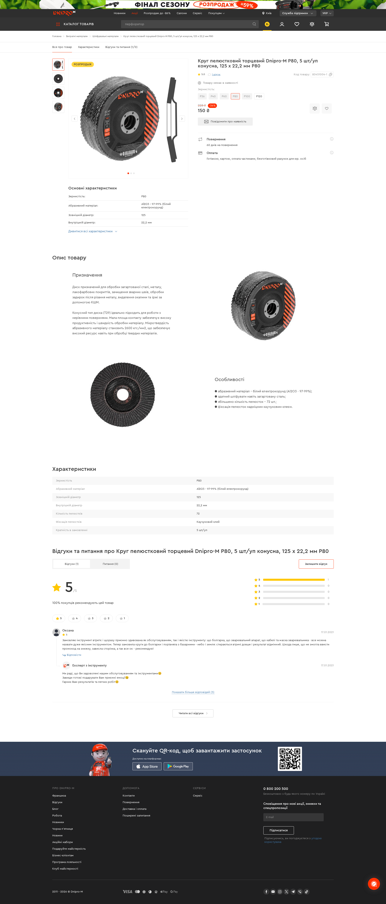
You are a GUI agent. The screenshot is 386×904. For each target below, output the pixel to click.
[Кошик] (327, 24)
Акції (134, 13)
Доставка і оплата (134, 809)
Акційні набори (62, 842)
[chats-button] (374, 884)
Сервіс (197, 13)
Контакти (129, 795)
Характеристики (88, 47)
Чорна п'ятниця (62, 829)
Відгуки (57, 802)
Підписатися (279, 830)
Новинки (119, 13)
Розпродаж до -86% (157, 13)
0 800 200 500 (275, 788)
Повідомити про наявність (228, 121)
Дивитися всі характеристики (90, 231)
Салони (182, 13)
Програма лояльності (66, 862)
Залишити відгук (316, 564)
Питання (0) (110, 564)
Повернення (131, 802)
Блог (55, 809)
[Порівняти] (315, 108)
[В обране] (327, 108)
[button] (182, 119)
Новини (57, 835)
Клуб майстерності (65, 868)
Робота (57, 815)
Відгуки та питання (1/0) (121, 47)
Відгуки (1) (72, 564)
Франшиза (59, 795)
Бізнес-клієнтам (63, 855)
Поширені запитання (136, 815)
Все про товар (62, 47)
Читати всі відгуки (191, 713)
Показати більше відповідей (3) (193, 692)
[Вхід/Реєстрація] (282, 24)
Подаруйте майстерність (69, 848)
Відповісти (74, 655)
